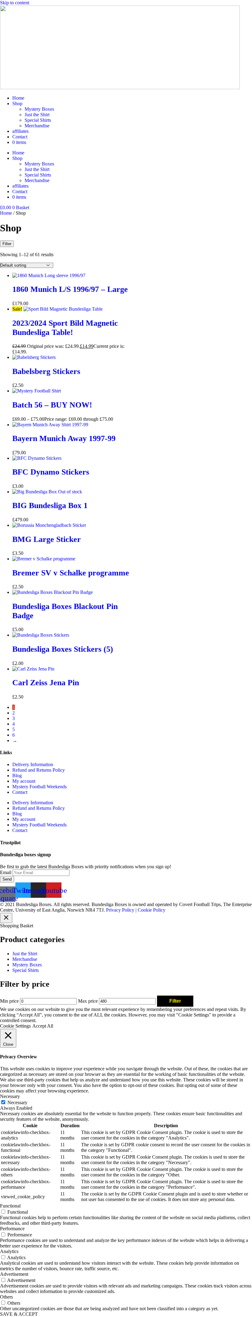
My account (23, 781)
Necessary (17, 1102)
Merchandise (37, 125)
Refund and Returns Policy (38, 770)
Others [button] (6, 1296)
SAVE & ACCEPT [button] (19, 1314)
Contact (19, 136)
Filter (175, 1001)
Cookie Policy (151, 910)
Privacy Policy (120, 910)
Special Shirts (38, 120)
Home (18, 98)
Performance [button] (12, 1228)
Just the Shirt (37, 114)
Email (6, 872)
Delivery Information (32, 764)
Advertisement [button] (14, 1274)
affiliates (20, 131)
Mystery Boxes (39, 109)
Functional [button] (10, 1205)
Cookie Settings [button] (15, 1026)
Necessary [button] (10, 1096)
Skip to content (14, 2)
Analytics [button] (9, 1251)
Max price (88, 1001)
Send (7, 879)
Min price (9, 1001)
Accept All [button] (42, 1026)
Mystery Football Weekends (39, 786)
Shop (17, 103)
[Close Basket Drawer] (6, 918)
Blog (17, 775)
